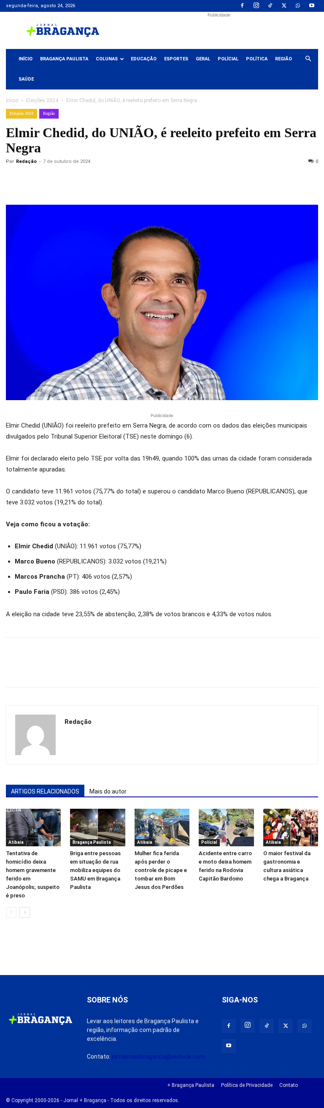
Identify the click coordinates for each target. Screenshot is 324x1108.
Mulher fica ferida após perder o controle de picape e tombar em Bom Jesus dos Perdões (161, 870)
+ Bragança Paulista (190, 1085)
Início (25, 59)
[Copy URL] (14, 180)
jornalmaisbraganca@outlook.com (158, 1056)
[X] (284, 6)
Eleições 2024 (42, 100)
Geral (203, 59)
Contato (288, 1085)
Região (283, 59)
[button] (308, 59)
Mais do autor (108, 791)
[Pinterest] (72, 180)
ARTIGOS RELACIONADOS (45, 791)
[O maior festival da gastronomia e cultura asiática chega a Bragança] (290, 828)
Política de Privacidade (247, 1085)
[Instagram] (256, 6)
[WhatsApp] (298, 6)
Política (256, 59)
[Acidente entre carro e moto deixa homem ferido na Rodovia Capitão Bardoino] (226, 828)
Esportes (176, 59)
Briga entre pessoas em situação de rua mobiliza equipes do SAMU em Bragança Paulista (95, 870)
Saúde (26, 79)
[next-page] (24, 912)
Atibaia (16, 842)
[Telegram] (130, 180)
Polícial (228, 59)
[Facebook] (242, 6)
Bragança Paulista (64, 59)
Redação (26, 161)
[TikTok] (270, 6)
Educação (144, 59)
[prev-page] (11, 912)
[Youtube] (311, 6)
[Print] (111, 180)
